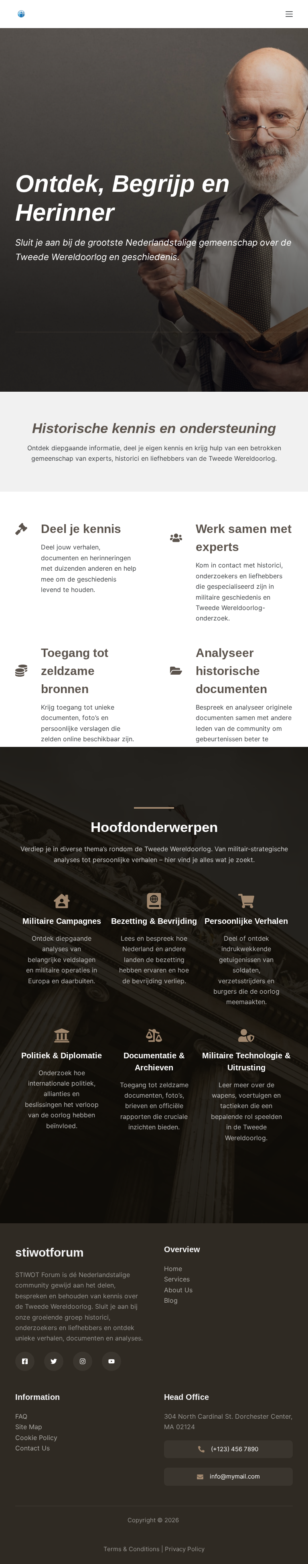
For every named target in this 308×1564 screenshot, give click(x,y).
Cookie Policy (36, 1438)
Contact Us (32, 1448)
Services (177, 1279)
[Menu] (289, 14)
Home (173, 1269)
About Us (178, 1290)
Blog (171, 1300)
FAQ (21, 1416)
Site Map (28, 1427)
